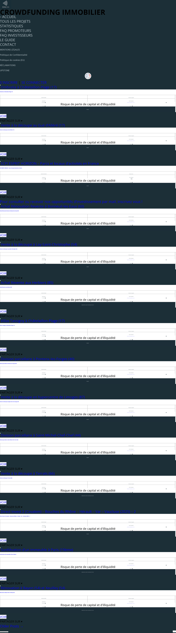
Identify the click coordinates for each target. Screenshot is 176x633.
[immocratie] (5, 7)
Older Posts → (11, 626)
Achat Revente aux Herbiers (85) (6, 287)
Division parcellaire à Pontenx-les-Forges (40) (8, 363)
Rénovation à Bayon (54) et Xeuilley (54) (7, 592)
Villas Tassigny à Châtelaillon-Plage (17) (7, 325)
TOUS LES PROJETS (15, 21)
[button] (45, 102)
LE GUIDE (7, 39)
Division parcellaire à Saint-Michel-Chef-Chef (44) (9, 439)
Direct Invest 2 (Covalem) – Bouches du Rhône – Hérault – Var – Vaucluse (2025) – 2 (15, 516)
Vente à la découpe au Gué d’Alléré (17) (7, 129)
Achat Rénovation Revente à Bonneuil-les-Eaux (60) (9, 210)
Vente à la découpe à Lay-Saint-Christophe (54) (8, 249)
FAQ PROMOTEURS (15, 30)
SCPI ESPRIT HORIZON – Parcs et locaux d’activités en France (11, 168)
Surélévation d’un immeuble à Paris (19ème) (8, 554)
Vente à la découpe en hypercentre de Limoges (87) (9, 401)
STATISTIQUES (11, 26)
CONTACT (8, 44)
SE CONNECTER (34, 82)
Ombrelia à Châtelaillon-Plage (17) (6, 91)
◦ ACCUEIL (8, 16)
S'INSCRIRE (9, 82)
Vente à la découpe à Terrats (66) (6, 478)
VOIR (3, 116)
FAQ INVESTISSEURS (16, 35)
